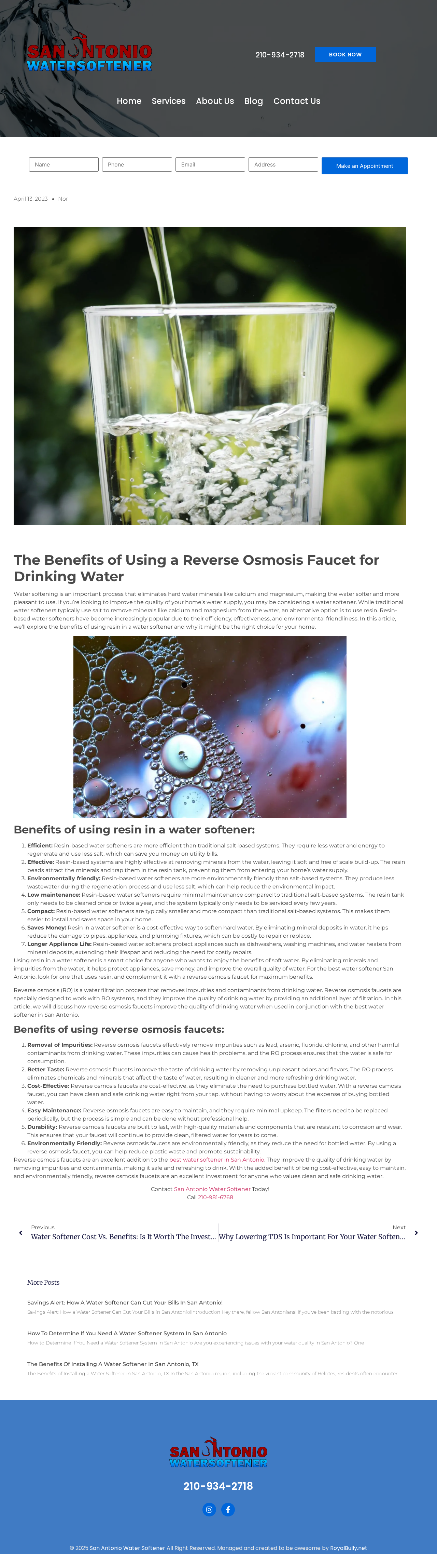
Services (169, 101)
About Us (215, 101)
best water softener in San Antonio (216, 1159)
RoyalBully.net (348, 1548)
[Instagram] (209, 1509)
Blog (253, 101)
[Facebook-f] (228, 1509)
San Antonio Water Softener (212, 1189)
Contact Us (297, 101)
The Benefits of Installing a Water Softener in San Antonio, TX (113, 1364)
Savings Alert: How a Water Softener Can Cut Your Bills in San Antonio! (125, 1302)
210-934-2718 (280, 55)
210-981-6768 (215, 1197)
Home (129, 101)
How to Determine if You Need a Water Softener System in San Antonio (127, 1333)
